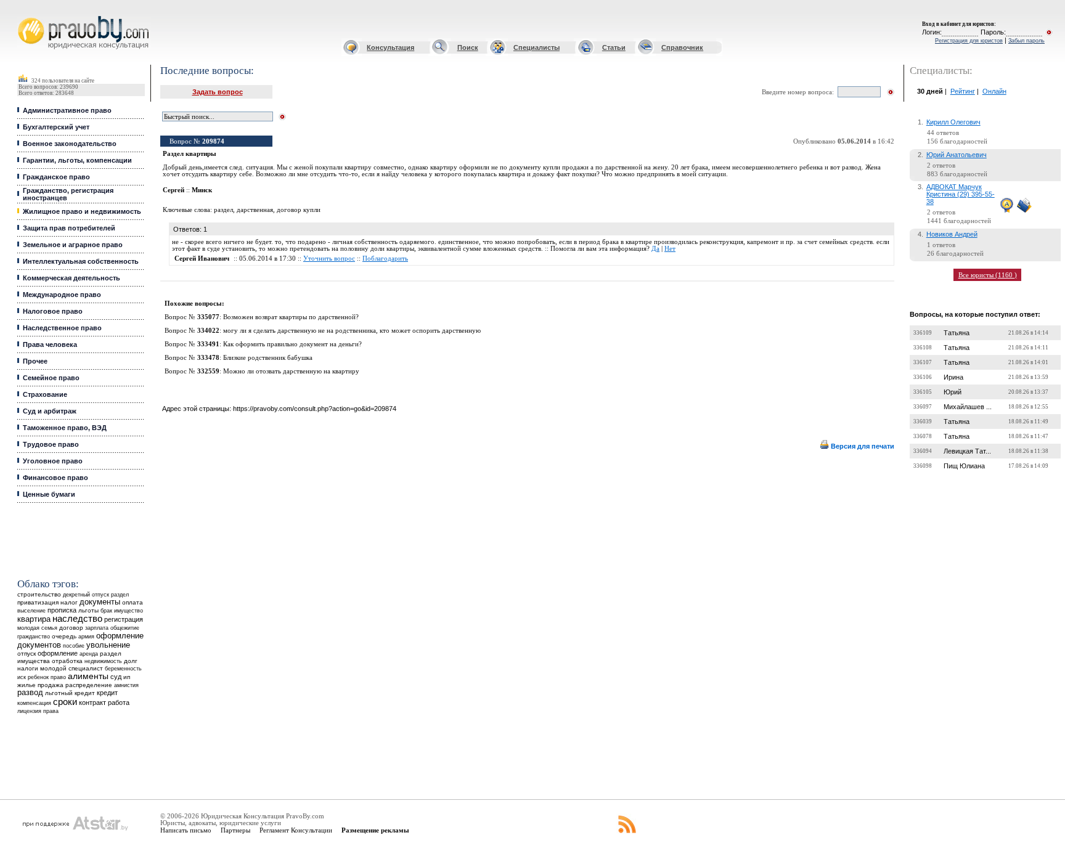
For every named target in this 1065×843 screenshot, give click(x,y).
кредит (107, 692)
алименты (88, 676)
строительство (39, 594)
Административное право (67, 110)
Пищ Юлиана (964, 466)
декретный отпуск (86, 595)
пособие (73, 646)
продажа (50, 685)
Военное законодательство (69, 143)
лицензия (29, 711)
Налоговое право (53, 311)
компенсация (34, 703)
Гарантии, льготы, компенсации (77, 160)
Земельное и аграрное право (73, 244)
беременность (123, 669)
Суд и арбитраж (49, 411)
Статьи (614, 47)
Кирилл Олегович (953, 122)
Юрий (952, 392)
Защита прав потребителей (69, 228)
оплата (132, 602)
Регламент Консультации (295, 830)
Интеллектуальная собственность (81, 261)
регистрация (123, 619)
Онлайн (994, 91)
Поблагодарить (385, 258)
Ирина (953, 377)
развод (30, 692)
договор (71, 627)
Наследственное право (62, 328)
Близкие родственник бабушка (267, 357)
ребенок (38, 677)
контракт (92, 702)
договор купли (298, 209)
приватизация (38, 602)
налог (69, 602)
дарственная (255, 209)
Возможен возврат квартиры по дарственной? (291, 317)
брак (106, 611)
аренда (89, 653)
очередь (64, 636)
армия (86, 636)
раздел (120, 595)
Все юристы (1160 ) (987, 275)
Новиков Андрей (951, 234)
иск (21, 677)
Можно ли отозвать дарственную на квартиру (291, 371)
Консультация (390, 47)
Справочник (682, 47)
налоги (27, 668)
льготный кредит (70, 693)
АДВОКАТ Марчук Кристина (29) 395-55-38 (960, 194)
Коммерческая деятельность (71, 278)
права (51, 711)
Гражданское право (56, 177)
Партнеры (235, 830)
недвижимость (103, 661)
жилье (26, 685)
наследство (77, 619)
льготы (88, 610)
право (58, 677)
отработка (67, 661)
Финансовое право (55, 477)
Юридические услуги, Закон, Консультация (26, 16)
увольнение (108, 645)
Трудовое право (51, 444)
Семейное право (51, 377)
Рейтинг (962, 91)
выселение (31, 610)
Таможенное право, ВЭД (65, 427)
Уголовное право (53, 461)
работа (118, 702)
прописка (61, 610)
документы (100, 602)
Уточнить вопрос (329, 258)
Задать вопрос (217, 92)
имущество (128, 611)
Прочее (35, 361)
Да (655, 248)
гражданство (33, 636)
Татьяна (956, 332)
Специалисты (536, 47)
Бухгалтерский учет (56, 127)
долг (130, 661)
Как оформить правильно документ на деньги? (292, 344)
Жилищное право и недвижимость (82, 211)
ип (126, 677)
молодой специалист (71, 668)
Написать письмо (185, 830)
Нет (669, 248)
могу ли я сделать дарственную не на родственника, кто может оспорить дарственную (352, 330)
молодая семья (37, 628)
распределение (88, 685)
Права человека (50, 344)
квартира (34, 619)
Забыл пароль (1026, 41)
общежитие (124, 627)
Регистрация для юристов (969, 41)
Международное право (62, 294)
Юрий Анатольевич (956, 154)
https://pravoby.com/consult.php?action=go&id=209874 (314, 408)
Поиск (467, 47)
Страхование (45, 394)
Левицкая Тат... (967, 451)
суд (115, 676)
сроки (65, 702)
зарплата (96, 628)
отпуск (26, 653)
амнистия (126, 685)
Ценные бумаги (49, 494)
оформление (58, 653)
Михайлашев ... (968, 406)
